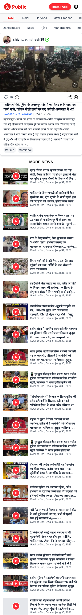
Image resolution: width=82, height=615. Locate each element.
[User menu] (76, 6)
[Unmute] (75, 85)
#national (25, 150)
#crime (9, 150)
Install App (60, 6)
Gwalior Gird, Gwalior (18, 113)
